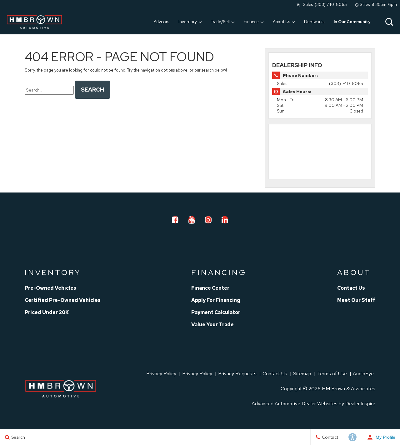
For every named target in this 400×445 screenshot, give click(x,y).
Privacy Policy (161, 373)
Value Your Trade (212, 324)
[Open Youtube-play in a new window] (192, 219)
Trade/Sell (220, 21)
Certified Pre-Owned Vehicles (63, 300)
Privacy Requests (237, 373)
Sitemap (302, 373)
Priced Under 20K (47, 312)
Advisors (161, 21)
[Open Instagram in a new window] (208, 219)
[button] (389, 22)
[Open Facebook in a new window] (175, 219)
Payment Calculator (215, 312)
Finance (251, 21)
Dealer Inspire (360, 403)
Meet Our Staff (356, 300)
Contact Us (351, 288)
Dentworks (314, 21)
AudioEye (363, 373)
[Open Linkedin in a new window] (225, 219)
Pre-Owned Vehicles (50, 288)
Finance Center (210, 288)
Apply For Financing (215, 300)
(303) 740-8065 (331, 4)
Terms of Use (332, 373)
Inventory (187, 21)
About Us (281, 21)
